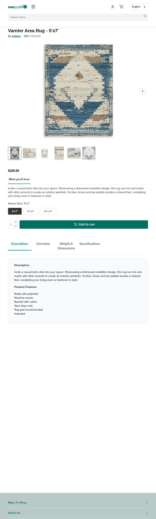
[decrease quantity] (15, 227)
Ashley (16, 36)
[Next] (143, 91)
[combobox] (139, 7)
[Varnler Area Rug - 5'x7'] (78, 91)
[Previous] (13, 91)
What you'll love (19, 179)
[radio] (15, 211)
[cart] (121, 7)
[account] (113, 7)
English (136, 6)
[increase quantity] (15, 222)
